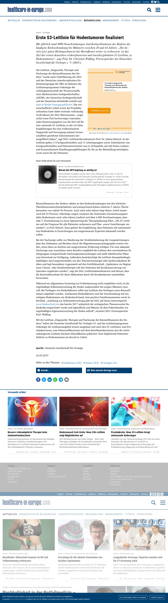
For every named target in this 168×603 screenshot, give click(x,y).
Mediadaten (117, 2)
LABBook (96, 2)
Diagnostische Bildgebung (39, 20)
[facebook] (152, 2)
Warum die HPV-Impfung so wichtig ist (78, 170)
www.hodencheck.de (47, 304)
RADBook (106, 2)
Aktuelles (14, 20)
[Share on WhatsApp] (55, 379)
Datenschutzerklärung (18, 599)
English (67, 2)
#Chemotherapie (70, 452)
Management (111, 20)
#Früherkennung (136, 452)
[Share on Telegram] (61, 379)
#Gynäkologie (45, 452)
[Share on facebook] (38, 379)
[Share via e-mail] (66, 379)
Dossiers (51, 468)
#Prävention (110, 192)
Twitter (86, 471)
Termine (126, 2)
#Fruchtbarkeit (82, 452)
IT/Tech (125, 20)
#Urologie (119, 192)
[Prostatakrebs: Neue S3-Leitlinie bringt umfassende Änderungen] (135, 411)
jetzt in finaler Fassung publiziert (54, 104)
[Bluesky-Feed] (155, 2)
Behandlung (92, 20)
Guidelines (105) (72, 362)
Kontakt (146, 2)
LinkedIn (86, 476)
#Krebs (53, 452)
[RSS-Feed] (158, 2)
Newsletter (136, 2)
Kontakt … (45, 370)
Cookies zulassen (157, 597)
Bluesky (86, 473)
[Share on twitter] (44, 379)
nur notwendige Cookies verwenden (133, 597)
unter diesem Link (116, 133)
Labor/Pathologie (70, 20)
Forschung (139, 20)
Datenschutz (115, 481)
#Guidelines (35, 452)
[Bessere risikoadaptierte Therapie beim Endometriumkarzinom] (32, 411)
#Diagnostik (125, 452)
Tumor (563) (92, 362)
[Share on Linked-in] (49, 379)
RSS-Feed (87, 479)
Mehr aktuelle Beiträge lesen (103, 370)
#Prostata (156, 452)
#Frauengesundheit (22, 452)
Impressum (115, 484)
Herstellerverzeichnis (56, 476)
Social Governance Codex (121, 479)
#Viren (126, 192)
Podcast (75, 2)
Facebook (87, 468)
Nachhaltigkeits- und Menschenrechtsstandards (131, 476)
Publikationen (86, 2)
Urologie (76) (110, 362)
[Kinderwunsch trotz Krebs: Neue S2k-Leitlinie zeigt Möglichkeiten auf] (84, 411)
